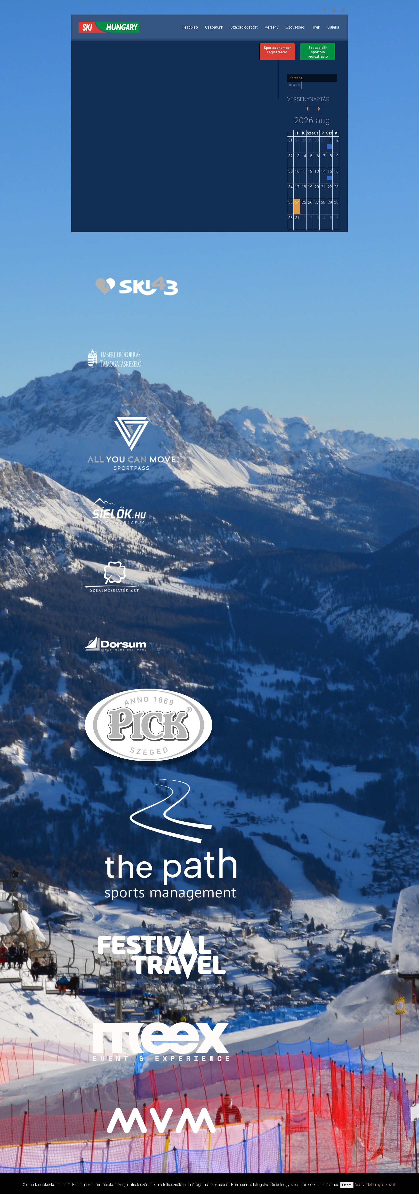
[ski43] (136, 286)
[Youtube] (333, 10)
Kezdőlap (190, 27)
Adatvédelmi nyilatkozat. (375, 1184)
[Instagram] (343, 10)
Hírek (316, 27)
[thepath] (172, 842)
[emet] (115, 358)
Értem (347, 1185)
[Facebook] (324, 10)
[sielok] (117, 510)
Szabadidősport (244, 27)
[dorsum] (115, 643)
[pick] (149, 728)
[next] (318, 109)
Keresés (294, 85)
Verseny (272, 27)
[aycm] (132, 435)
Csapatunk (214, 27)
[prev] (307, 109)
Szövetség (295, 27)
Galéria (333, 27)
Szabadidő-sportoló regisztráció (318, 52)
